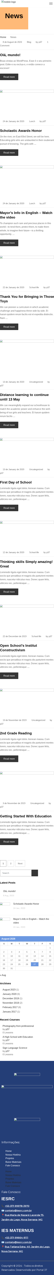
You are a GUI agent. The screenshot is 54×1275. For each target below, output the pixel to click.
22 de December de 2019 (14, 636)
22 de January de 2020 (13, 287)
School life (34, 287)
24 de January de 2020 (13, 121)
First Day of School (16, 482)
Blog (29, 42)
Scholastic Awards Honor (21, 131)
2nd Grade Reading (16, 733)
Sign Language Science (15, 1048)
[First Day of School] (27, 451)
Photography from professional (18, 1026)
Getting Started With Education (26, 816)
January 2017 (10, 1011)
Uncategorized (36, 382)
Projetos (9, 1158)
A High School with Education (18, 1037)
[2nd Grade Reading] (27, 702)
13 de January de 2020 (13, 382)
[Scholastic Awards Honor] (27, 103)
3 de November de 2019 (14, 803)
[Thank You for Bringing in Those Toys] (27, 269)
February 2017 (10, 1007)
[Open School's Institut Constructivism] (27, 618)
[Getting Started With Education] (27, 785)
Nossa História (13, 1155)
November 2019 (11, 1003)
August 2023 (9, 989)
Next (20, 863)
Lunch (32, 121)
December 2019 (11, 998)
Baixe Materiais (13, 1162)
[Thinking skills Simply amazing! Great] (27, 534)
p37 (40, 42)
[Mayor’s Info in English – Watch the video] (27, 182)
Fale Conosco (12, 1165)
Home (8, 1151)
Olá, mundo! (10, 55)
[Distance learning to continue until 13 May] (27, 358)
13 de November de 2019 (14, 720)
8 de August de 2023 (12, 42)
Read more (9, 77)
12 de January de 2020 (13, 552)
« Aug (3, 975)
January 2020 (10, 994)
